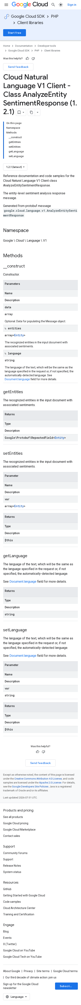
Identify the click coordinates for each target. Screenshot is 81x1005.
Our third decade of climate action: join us (30, 977)
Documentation (24, 45)
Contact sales (11, 835)
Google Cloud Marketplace (19, 829)
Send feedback (18, 67)
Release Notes (12, 865)
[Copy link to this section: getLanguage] (31, 556)
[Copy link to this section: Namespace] (33, 230)
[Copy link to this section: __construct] (29, 266)
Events (7, 937)
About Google (11, 971)
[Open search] (53, 4)
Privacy (28, 971)
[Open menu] (6, 4)
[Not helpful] (33, 58)
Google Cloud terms (65, 971)
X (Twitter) (10, 944)
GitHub (7, 889)
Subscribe (66, 986)
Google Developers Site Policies (30, 786)
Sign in (71, 4)
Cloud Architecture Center (19, 908)
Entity (19, 335)
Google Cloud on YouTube (19, 950)
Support (8, 859)
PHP (54, 16)
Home (6, 45)
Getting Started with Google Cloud (24, 895)
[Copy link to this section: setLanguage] (31, 630)
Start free (14, 32)
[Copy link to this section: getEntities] (27, 392)
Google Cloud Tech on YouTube (22, 956)
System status (12, 872)
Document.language (17, 379)
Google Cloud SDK (28, 16)
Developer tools (47, 45)
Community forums (15, 853)
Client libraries (30, 22)
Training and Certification (18, 914)
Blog (6, 931)
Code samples (12, 901)
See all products (13, 817)
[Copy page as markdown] (31, 112)
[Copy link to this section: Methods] (28, 256)
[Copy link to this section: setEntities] (26, 453)
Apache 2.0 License (50, 782)
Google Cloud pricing (15, 823)
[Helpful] (27, 58)
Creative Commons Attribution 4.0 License (38, 778)
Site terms (43, 971)
